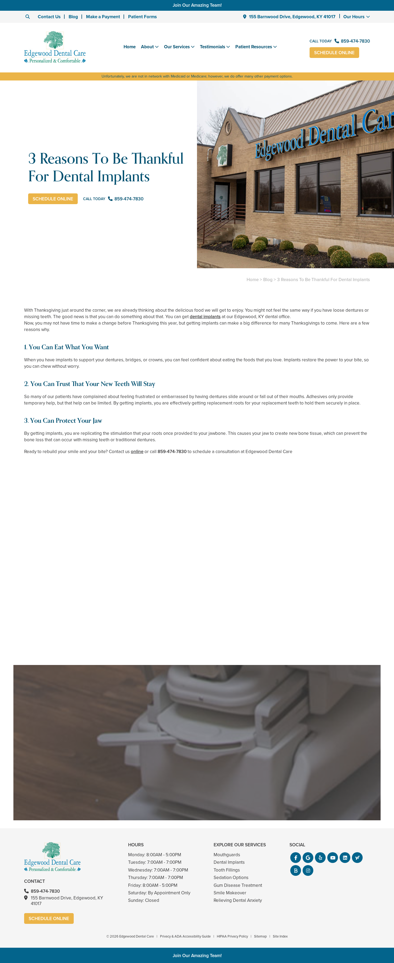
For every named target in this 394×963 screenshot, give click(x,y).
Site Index (280, 936)
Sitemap (260, 936)
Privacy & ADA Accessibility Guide (185, 936)
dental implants (205, 316)
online (137, 451)
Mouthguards (227, 854)
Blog (73, 16)
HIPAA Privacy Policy (232, 936)
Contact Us (49, 16)
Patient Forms (142, 16)
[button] (295, 857)
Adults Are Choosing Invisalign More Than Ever (80, 620)
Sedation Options (231, 877)
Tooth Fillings (227, 870)
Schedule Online (334, 52)
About (147, 47)
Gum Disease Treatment (238, 885)
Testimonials (212, 47)
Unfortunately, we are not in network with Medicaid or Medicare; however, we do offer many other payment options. (197, 76)
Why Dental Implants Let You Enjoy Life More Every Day (314, 620)
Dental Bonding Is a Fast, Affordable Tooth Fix (197, 620)
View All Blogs (197, 658)
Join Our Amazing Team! (197, 5)
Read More (40, 635)
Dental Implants (229, 862)
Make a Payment (103, 16)
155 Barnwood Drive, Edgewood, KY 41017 (292, 16)
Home (130, 46)
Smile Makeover (230, 893)
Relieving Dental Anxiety (238, 900)
